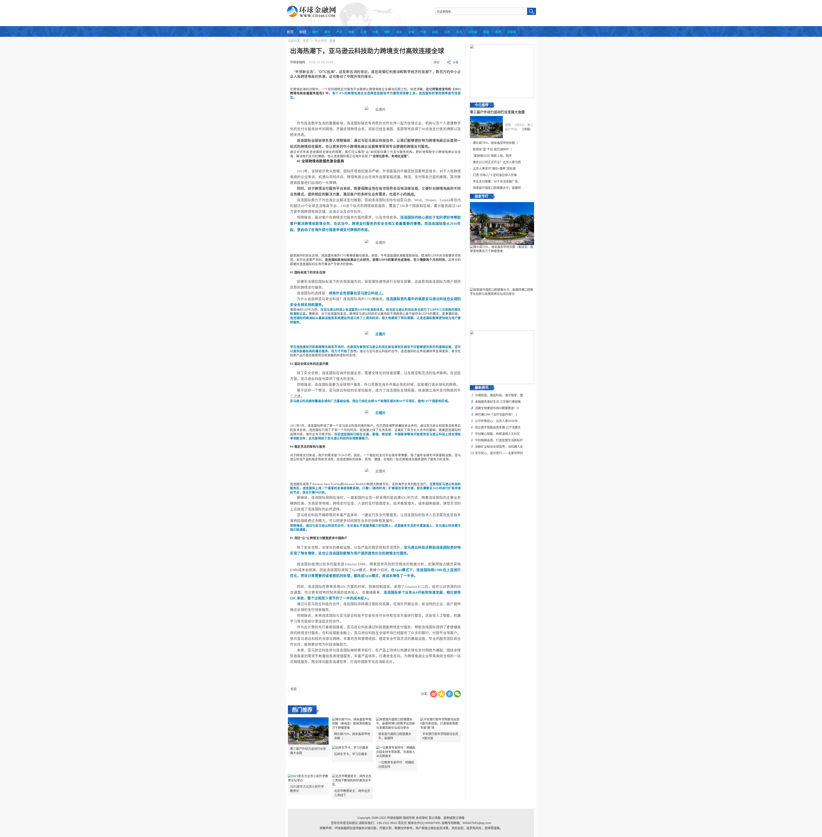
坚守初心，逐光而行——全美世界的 (499, 453)
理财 (387, 32)
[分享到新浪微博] (433, 693)
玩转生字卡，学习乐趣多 (350, 754)
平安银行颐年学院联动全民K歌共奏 (440, 736)
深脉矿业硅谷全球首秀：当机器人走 (499, 446)
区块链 (472, 32)
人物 (363, 32)
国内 (315, 32)
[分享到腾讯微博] (449, 693)
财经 (302, 32)
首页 (290, 32)
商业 (399, 32)
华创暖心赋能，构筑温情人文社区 (497, 433)
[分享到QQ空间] (441, 693)
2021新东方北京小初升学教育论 (307, 788)
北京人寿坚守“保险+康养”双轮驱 (494, 168)
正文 (332, 40)
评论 (436, 62)
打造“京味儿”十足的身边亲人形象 (495, 175)
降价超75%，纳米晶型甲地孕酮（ (352, 736)
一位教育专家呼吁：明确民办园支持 (396, 764)
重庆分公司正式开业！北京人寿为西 (497, 162)
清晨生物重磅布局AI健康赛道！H (497, 408)
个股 (423, 32)
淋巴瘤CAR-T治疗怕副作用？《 (496, 414)
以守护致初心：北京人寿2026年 (496, 421)
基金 (486, 32)
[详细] (526, 129)
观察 (351, 32)
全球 (411, 32)
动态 (435, 32)
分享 (456, 62)
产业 (339, 32)
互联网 (511, 32)
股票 (498, 32)
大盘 (375, 32)
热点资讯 (321, 40)
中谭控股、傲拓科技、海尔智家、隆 (499, 395)
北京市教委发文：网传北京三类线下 (352, 793)
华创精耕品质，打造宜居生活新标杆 (499, 440)
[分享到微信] (457, 693)
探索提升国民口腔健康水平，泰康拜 (394, 736)
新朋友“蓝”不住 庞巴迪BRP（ (492, 149)
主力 (459, 32)
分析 (447, 32)
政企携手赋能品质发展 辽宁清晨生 (498, 427)
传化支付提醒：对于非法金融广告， (497, 181)
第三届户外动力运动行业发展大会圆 (308, 751)
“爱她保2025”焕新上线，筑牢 (492, 155)
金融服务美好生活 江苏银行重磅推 (498, 401)
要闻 (327, 32)
